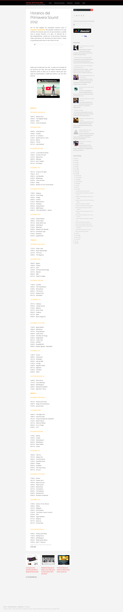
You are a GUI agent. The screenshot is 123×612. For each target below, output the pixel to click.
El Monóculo (69, 3)
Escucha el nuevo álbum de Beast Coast (83, 224)
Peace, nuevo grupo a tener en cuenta (83, 229)
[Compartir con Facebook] (35, 546)
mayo (77, 189)
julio (77, 185)
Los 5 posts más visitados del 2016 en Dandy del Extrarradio (32, 570)
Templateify (27, 606)
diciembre (78, 175)
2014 (76, 170)
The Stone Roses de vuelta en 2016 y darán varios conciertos (63, 570)
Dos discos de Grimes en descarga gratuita (82, 57)
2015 (76, 168)
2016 (76, 166)
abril (77, 233)
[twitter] (77, 16)
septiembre (78, 181)
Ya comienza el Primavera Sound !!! (83, 191)
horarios (36, 544)
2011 (76, 241)
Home (50, 3)
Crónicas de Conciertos (59, 3)
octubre (77, 179)
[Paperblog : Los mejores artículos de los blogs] (83, 37)
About (83, 3)
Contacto (5, 608)
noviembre (78, 177)
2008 (76, 243)
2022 (76, 158)
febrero (77, 237)
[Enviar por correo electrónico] (31, 546)
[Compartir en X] (33, 546)
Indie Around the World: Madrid (82, 231)
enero (77, 239)
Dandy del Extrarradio (34, 3)
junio (77, 187)
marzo (77, 235)
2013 (76, 172)
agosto (77, 183)
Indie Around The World (38, 608)
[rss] (81, 16)
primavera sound (42, 544)
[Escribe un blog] (32, 546)
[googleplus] (79, 16)
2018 (76, 162)
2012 (76, 173)
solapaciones (48, 544)
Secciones (77, 3)
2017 (76, 164)
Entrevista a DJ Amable (78, 110)
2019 (76, 160)
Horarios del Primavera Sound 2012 (44, 17)
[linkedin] (83, 16)
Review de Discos (47, 608)
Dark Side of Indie (55, 608)
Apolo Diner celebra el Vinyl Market (83, 203)
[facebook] (74, 16)
